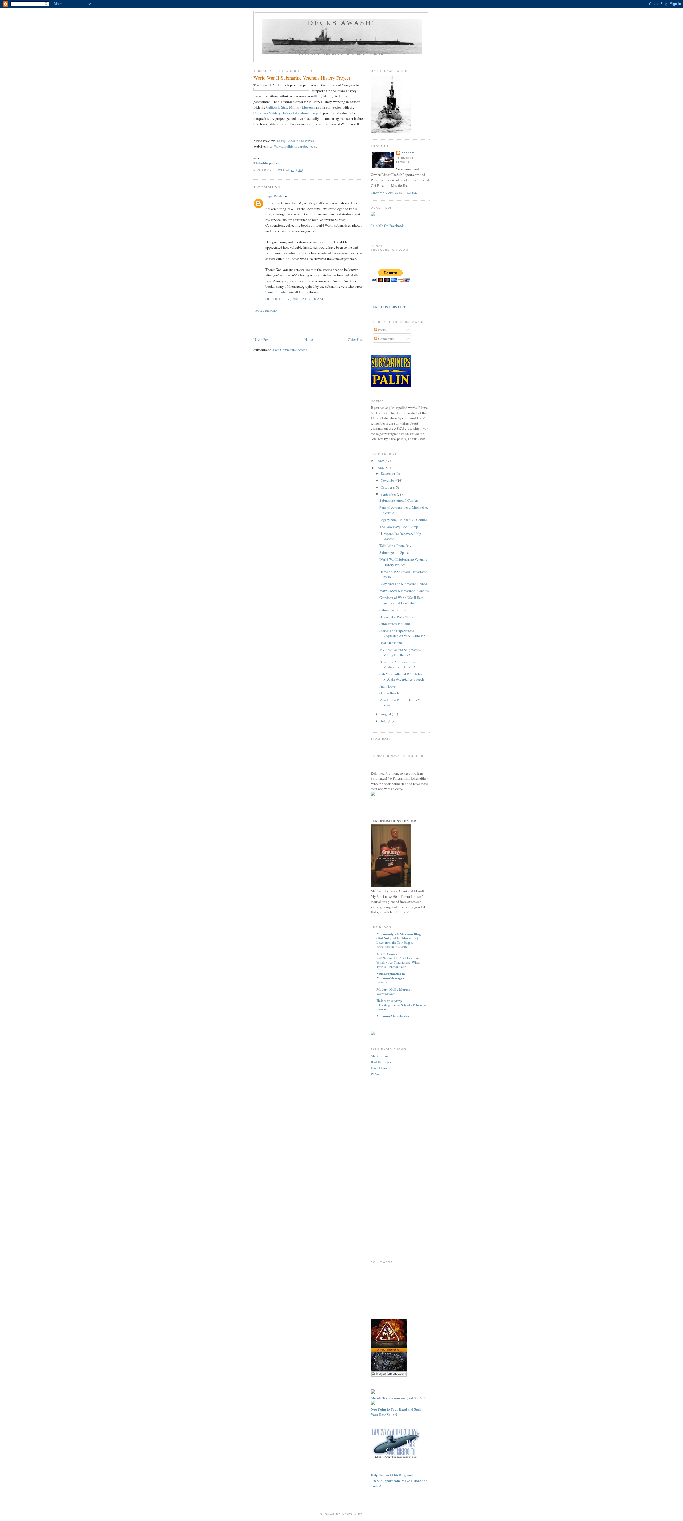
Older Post (355, 339)
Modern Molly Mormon (394, 989)
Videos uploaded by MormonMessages (391, 975)
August (386, 714)
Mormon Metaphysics (392, 1015)
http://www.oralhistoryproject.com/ (292, 146)
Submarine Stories (392, 609)
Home (308, 339)
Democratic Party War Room (399, 616)
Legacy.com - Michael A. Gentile (403, 519)
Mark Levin (379, 1055)
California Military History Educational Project (287, 112)
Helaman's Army (389, 1000)
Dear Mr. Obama (391, 642)
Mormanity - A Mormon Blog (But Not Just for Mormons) (398, 936)
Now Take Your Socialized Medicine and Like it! (398, 664)
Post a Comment (265, 310)
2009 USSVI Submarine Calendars (404, 590)
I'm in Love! (388, 686)
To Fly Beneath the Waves (295, 140)
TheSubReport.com (268, 162)
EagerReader (274, 195)
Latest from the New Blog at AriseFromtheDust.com (394, 944)
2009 (380, 460)
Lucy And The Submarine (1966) (403, 583)
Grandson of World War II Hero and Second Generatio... (401, 600)
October (387, 487)
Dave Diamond (381, 1067)
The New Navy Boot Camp (398, 526)
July (384, 720)
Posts (381, 329)
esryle (408, 152)
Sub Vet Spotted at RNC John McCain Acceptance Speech (401, 676)
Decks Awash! (341, 22)
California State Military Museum (290, 107)
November (388, 480)
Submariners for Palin (394, 623)
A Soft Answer (387, 953)
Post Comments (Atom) (290, 349)
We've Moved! (385, 993)
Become (381, 982)
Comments (385, 338)
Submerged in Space (394, 552)
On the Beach (389, 693)
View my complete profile (394, 192)
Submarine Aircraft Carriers (399, 500)
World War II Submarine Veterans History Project (403, 562)
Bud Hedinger (381, 1062)
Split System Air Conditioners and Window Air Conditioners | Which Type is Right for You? (398, 962)
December (388, 473)
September (389, 494)
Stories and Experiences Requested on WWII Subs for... (403, 633)
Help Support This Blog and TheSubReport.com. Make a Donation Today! (399, 1480)
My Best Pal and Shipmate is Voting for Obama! (400, 652)
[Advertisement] (284, 325)
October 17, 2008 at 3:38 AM (294, 299)
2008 (380, 467)
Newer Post (261, 339)
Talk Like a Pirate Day (395, 545)
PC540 (376, 1074)
